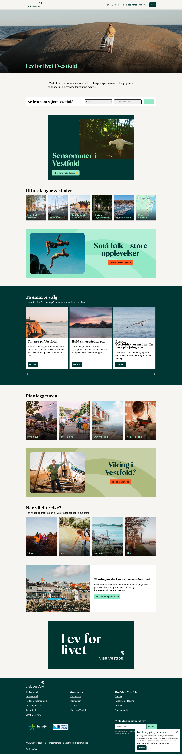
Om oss (118, 696)
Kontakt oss (75, 696)
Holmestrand (32, 696)
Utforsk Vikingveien (120, 482)
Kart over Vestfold (78, 710)
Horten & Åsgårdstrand (36, 701)
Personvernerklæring (124, 701)
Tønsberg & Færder (34, 705)
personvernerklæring (122, 733)
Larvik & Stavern (33, 715)
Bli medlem (75, 701)
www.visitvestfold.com (36, 743)
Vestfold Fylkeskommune (76, 743)
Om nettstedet (121, 710)
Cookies (118, 705)
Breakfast (33, 749)
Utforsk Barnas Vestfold (120, 262)
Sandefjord (31, 710)
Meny (153, 5)
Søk (149, 102)
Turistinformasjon (56, 743)
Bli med (151, 726)
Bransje (73, 705)
